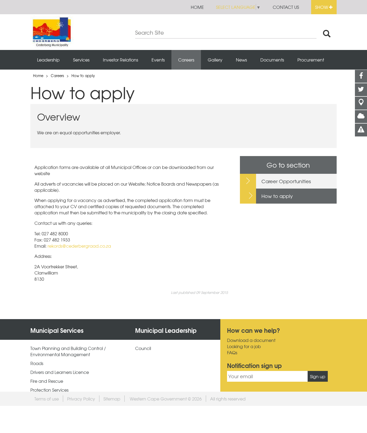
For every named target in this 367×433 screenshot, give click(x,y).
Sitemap (111, 398)
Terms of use (46, 398)
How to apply (83, 75)
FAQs (232, 352)
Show (322, 7)
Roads (36, 363)
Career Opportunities (286, 181)
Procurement (310, 59)
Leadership (48, 59)
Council (143, 348)
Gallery (215, 59)
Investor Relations (120, 59)
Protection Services (49, 390)
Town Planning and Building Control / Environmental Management (68, 351)
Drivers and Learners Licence (59, 372)
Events (158, 59)
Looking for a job (244, 346)
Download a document (251, 340)
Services (81, 59)
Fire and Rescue (46, 381)
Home (197, 7)
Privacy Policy (81, 398)
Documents (272, 59)
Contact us (286, 7)
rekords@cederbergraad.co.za (79, 246)
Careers (186, 59)
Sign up (317, 376)
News (241, 59)
